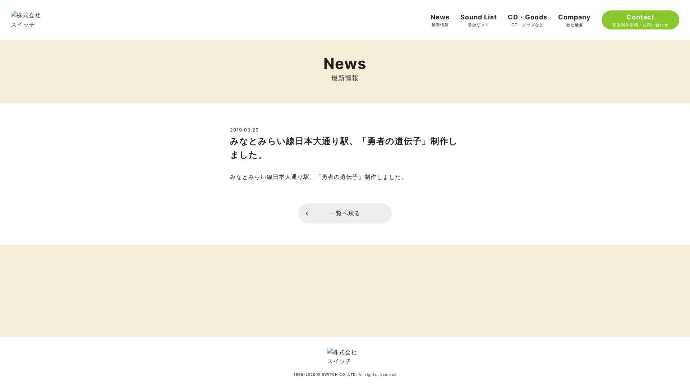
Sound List (478, 20)
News (440, 20)
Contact (640, 20)
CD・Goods (527, 20)
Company (574, 20)
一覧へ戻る (345, 213)
